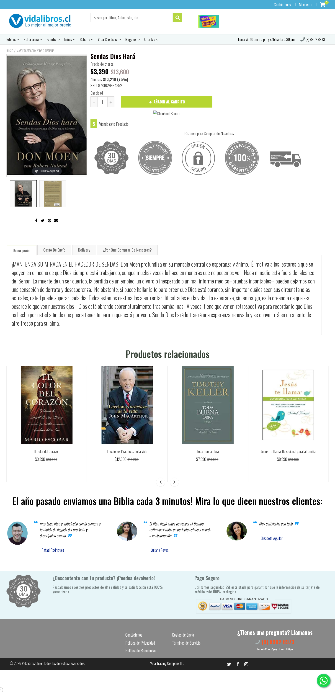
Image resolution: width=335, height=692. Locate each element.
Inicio (9, 50)
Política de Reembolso (140, 650)
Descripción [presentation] (22, 250)
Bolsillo (85, 39)
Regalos (131, 39)
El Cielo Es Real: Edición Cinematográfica (47, 451)
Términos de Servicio (186, 643)
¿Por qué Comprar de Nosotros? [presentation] (127, 250)
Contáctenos (282, 5)
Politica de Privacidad (140, 643)
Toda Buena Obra (288, 451)
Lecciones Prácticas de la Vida (208, 451)
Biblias (11, 39)
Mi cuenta (305, 5)
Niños (68, 39)
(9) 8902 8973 (315, 39)
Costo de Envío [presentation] (54, 250)
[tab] (21, 250)
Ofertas (150, 39)
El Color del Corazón (127, 451)
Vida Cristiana (108, 39)
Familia (51, 39)
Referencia (31, 39)
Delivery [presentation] (84, 250)
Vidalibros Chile (32, 663)
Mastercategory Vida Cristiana (35, 50)
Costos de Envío (183, 635)
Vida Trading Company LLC (167, 663)
